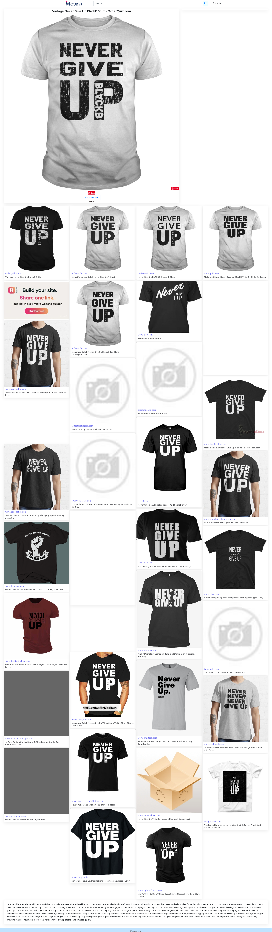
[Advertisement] (226, 328)
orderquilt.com (91, 197)
